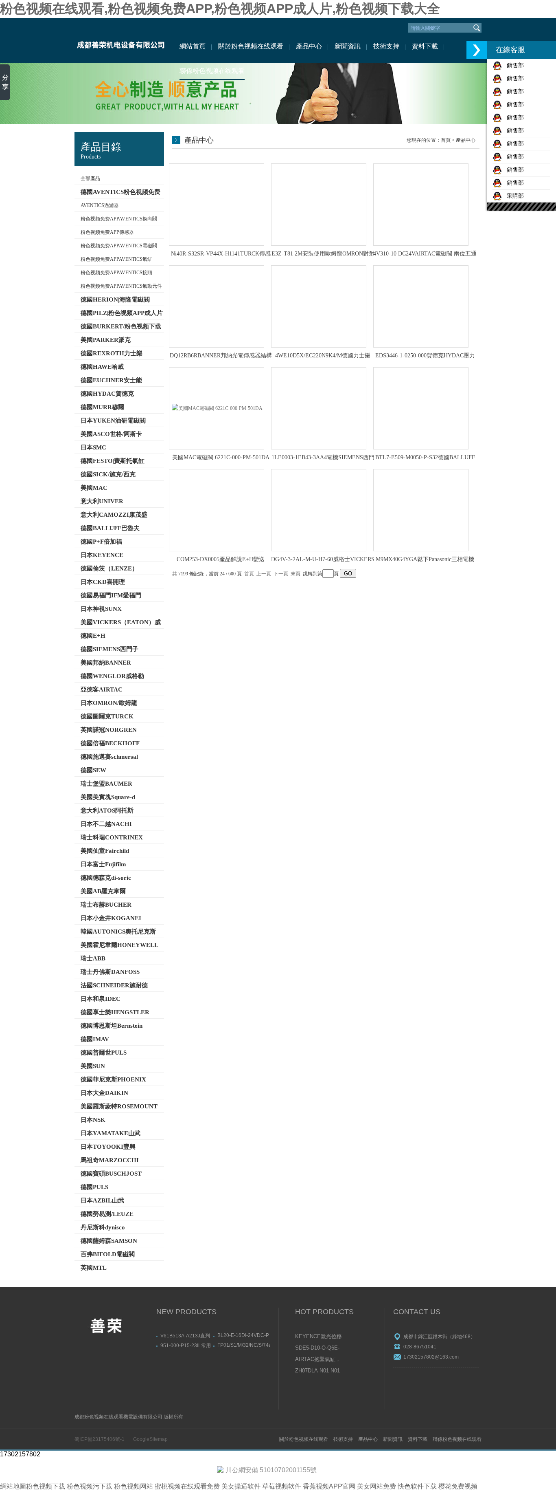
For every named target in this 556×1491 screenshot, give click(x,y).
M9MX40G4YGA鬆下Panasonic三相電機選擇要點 (425, 560)
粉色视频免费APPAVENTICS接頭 (116, 272)
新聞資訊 (348, 46)
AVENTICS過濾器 (100, 205)
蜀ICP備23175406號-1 (99, 1439)
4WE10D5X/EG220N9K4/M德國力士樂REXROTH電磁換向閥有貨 (322, 356)
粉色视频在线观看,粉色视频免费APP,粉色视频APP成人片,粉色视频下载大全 (220, 8)
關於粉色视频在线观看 (250, 46)
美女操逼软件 (240, 1486)
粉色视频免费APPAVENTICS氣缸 (116, 259)
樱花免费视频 (457, 1486)
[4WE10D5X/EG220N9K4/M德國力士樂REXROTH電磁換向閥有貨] (318, 306)
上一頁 (263, 574)
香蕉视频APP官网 (329, 1486)
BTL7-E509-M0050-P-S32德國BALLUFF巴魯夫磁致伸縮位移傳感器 (425, 458)
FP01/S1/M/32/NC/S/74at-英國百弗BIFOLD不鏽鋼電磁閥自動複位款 (243, 1345)
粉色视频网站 (133, 1486)
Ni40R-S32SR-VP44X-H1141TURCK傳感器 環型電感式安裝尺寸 (221, 254)
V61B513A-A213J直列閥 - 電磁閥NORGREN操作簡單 (185, 1335)
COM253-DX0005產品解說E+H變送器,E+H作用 (221, 560)
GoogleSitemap (150, 1439)
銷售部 (513, 65)
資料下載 (425, 46)
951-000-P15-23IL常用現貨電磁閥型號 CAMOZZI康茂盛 (185, 1345)
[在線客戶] (476, 50)
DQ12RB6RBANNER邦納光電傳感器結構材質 (221, 356)
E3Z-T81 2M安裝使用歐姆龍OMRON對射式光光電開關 (322, 254)
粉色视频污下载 (89, 1486)
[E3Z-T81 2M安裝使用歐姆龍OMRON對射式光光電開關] (318, 204)
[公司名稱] (120, 40)
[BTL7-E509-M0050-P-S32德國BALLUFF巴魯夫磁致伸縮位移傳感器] (420, 408)
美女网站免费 (376, 1486)
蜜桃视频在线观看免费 (187, 1486)
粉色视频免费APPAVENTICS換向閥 (119, 219)
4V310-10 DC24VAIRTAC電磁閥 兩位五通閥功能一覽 (425, 254)
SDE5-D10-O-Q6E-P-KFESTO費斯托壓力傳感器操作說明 (319, 1348)
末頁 (295, 574)
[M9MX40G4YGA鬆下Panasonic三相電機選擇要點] (420, 510)
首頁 (446, 140)
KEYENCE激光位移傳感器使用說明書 (318, 1337)
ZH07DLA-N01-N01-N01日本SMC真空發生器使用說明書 (319, 1371)
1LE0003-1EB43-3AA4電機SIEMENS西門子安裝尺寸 (322, 458)
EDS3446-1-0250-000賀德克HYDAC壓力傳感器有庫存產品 (425, 356)
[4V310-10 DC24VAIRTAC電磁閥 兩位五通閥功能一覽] (420, 204)
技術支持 (386, 46)
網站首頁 (192, 46)
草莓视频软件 (281, 1486)
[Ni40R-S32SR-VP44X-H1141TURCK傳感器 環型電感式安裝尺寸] (216, 204)
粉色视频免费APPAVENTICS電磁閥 (119, 246)
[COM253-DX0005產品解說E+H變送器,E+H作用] (216, 510)
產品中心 (309, 46)
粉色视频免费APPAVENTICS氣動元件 (121, 286)
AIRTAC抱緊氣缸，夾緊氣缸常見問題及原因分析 (319, 1359)
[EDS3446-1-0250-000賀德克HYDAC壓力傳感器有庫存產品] (420, 306)
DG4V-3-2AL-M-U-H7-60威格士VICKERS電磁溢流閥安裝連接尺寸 (322, 560)
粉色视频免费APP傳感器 (107, 232)
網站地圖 (13, 1486)
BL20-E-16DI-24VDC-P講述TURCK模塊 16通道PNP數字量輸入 (243, 1335)
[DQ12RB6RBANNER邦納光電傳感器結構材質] (216, 306)
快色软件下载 (417, 1486)
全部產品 (90, 178)
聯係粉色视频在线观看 (212, 70)
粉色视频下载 (45, 1486)
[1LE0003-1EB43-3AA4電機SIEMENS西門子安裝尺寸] (318, 408)
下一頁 (281, 574)
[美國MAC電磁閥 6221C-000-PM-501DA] (216, 408)
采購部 (513, 195)
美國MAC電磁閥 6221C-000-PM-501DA (220, 457)
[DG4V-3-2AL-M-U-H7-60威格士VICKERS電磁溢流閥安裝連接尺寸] (318, 510)
